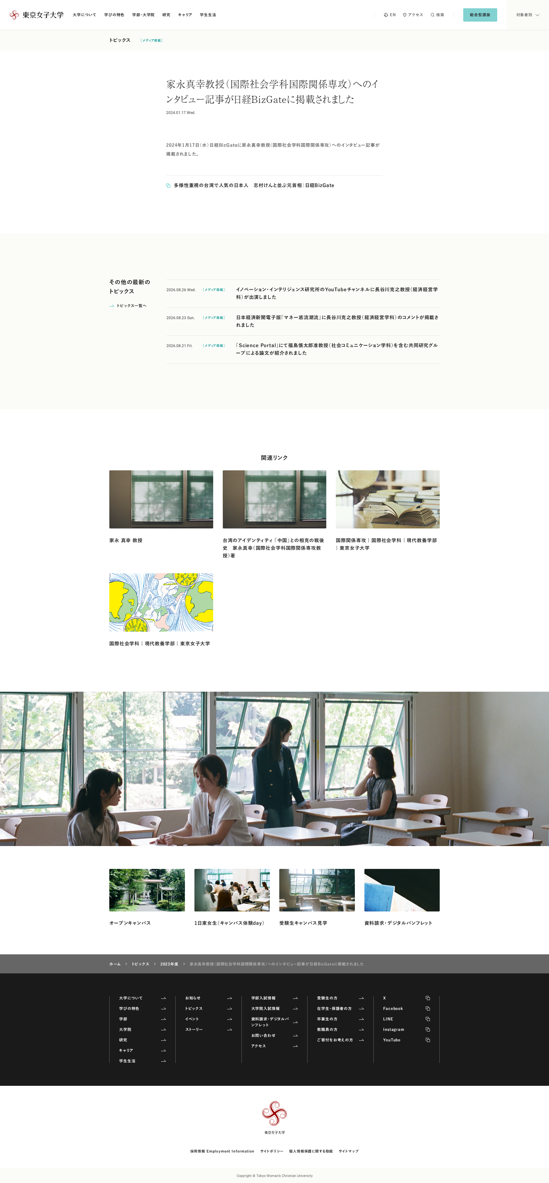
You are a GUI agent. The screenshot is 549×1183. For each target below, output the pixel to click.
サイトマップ (349, 1151)
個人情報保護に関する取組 (311, 1151)
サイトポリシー (271, 1151)
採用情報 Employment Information (222, 1151)
